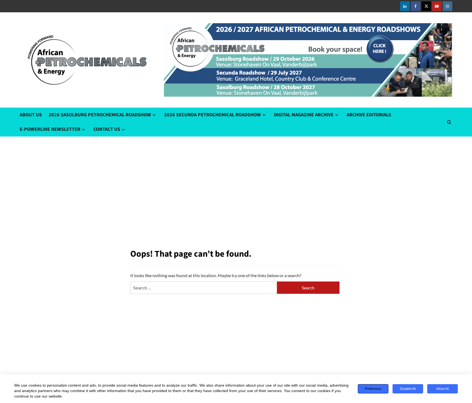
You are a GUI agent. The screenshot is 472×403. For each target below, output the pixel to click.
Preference (373, 389)
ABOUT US (31, 114)
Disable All (408, 389)
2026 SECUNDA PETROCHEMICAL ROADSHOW (212, 114)
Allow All (442, 389)
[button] (449, 122)
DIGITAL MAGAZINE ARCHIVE (304, 114)
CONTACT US (106, 129)
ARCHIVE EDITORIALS (369, 114)
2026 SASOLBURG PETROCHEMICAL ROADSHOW (100, 114)
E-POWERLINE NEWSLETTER (50, 129)
